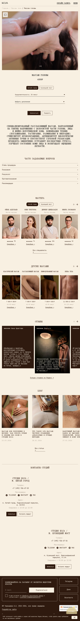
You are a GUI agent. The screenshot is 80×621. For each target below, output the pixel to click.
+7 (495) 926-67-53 (20, 488)
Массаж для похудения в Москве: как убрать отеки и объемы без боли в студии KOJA (14, 434)
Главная (5, 8)
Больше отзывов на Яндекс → (42, 378)
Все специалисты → (39, 251)
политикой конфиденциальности (30, 597)
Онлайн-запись (63, 3)
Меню (75, 3)
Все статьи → (39, 449)
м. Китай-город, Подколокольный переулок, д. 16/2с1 (20, 504)
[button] (77, 204)
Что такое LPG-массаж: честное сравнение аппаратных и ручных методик (43, 434)
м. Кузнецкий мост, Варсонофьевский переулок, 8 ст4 (59, 556)
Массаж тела (16, 8)
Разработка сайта (9, 609)
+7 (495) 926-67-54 (59, 541)
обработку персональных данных (32, 596)
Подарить (47, 113)
